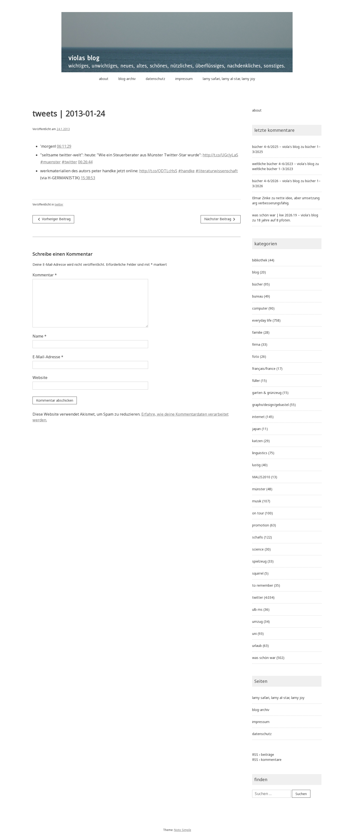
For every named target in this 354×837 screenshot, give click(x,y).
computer (260, 308)
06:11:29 (64, 146)
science (258, 549)
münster (258, 489)
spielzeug (259, 561)
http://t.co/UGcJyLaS (220, 155)
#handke (186, 170)
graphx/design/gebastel (270, 404)
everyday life (262, 320)
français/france (263, 368)
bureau (257, 296)
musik (256, 501)
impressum (184, 78)
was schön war (263, 657)
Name (39, 336)
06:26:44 (85, 162)
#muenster (50, 162)
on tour (258, 513)
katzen (257, 440)
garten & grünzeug (267, 392)
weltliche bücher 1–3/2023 (272, 168)
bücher (257, 284)
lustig (256, 465)
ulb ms (257, 609)
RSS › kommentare (267, 759)
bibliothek (259, 260)
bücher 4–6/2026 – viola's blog (276, 181)
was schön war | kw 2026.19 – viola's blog (285, 215)
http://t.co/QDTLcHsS (158, 170)
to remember (262, 585)
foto (255, 356)
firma (256, 344)
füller (256, 380)
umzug (257, 621)
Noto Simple (182, 830)
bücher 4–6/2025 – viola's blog (276, 146)
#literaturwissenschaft (217, 170)
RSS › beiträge (263, 754)
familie (257, 332)
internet (258, 416)
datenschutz (155, 78)
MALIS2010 (261, 477)
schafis (257, 537)
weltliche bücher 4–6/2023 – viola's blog (283, 163)
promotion (260, 525)
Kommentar (45, 275)
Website (40, 377)
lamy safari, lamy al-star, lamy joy (229, 78)
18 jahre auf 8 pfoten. (274, 220)
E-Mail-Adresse (48, 356)
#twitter (69, 162)
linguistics (259, 453)
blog (255, 272)
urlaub (257, 645)
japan (256, 428)
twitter (59, 204)
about (103, 78)
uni (254, 633)
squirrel (257, 573)
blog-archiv (127, 78)
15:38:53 (88, 177)
